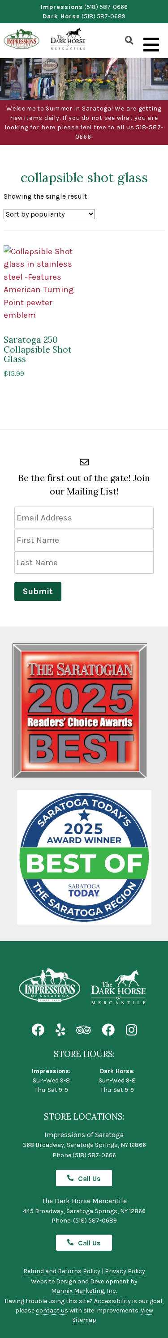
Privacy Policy (125, 1271)
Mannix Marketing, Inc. (84, 1291)
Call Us (89, 1178)
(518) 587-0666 (106, 7)
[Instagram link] (131, 1030)
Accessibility (112, 1301)
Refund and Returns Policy (61, 1271)
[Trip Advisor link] (83, 1030)
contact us (52, 1310)
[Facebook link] (37, 1030)
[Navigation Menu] (151, 45)
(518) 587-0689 (103, 16)
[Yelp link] (60, 1030)
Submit (38, 592)
